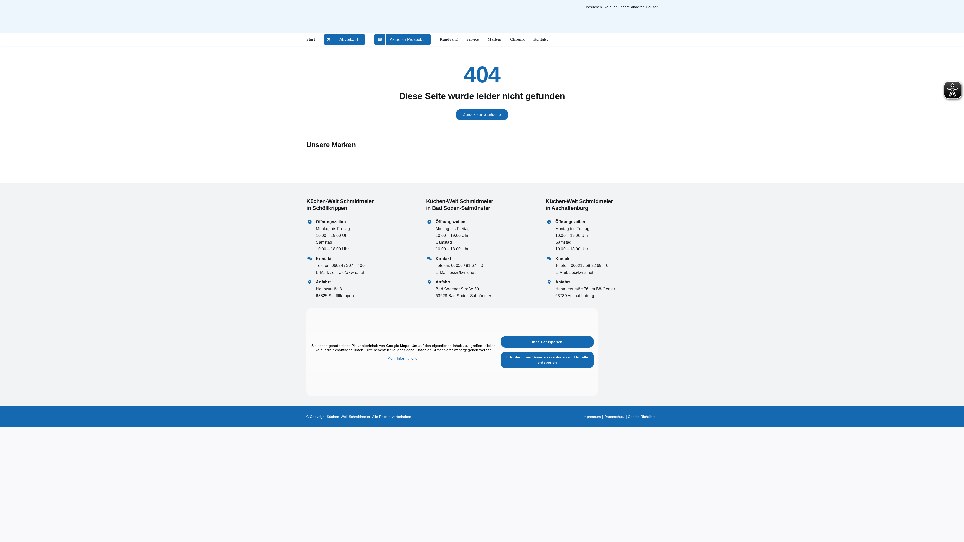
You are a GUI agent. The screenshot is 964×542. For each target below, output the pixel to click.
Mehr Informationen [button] (403, 358)
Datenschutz (614, 417)
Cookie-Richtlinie (641, 417)
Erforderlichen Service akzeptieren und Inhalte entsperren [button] (547, 359)
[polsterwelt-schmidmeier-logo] (635, 16)
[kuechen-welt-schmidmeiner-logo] (631, 334)
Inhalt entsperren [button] (547, 342)
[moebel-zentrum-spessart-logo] (583, 14)
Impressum (592, 417)
